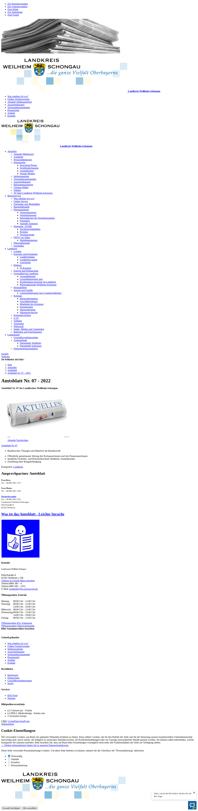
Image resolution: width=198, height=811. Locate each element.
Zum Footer (13, 15)
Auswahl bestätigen (11, 808)
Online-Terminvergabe (18, 99)
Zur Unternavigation (17, 6)
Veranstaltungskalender (18, 107)
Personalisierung (19, 765)
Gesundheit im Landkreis (26, 273)
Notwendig (16, 756)
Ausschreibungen (15, 104)
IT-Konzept (25, 268)
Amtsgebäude (20, 340)
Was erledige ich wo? (17, 96)
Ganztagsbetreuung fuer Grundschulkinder (40, 293)
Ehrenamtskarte (21, 209)
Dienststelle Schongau (30, 346)
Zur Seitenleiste (15, 12)
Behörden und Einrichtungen (28, 332)
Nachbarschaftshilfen (30, 229)
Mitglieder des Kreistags (31, 304)
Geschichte (25, 262)
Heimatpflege (20, 287)
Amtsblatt (18, 157)
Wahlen (17, 190)
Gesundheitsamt (27, 276)
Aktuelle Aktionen (29, 223)
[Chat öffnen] (192, 805)
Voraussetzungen (28, 212)
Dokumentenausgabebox (26, 348)
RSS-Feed (12, 695)
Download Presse (28, 165)
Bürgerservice (14, 195)
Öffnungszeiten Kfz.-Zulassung (16, 623)
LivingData (13, 721)
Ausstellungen (27, 170)
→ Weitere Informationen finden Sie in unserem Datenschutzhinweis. (35, 745)
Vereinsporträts (27, 234)
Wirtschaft (19, 326)
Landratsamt (13, 334)
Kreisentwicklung (22, 315)
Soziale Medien (27, 173)
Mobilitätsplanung (28, 240)
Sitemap (11, 698)
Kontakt (11, 116)
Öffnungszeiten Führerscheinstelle (17, 626)
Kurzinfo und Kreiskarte (25, 254)
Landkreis (12, 248)
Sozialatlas (19, 246)
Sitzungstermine (27, 309)
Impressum (12, 675)
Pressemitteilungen (23, 159)
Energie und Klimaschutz (26, 271)
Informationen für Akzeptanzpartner (37, 218)
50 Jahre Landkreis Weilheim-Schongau (33, 193)
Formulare (25, 220)
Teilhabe (18, 321)
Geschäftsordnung (29, 301)
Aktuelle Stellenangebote (19, 102)
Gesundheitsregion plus (31, 279)
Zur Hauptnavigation (17, 3)
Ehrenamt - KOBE (23, 226)
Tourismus (19, 323)
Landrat (17, 251)
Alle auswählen (30, 808)
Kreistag (18, 296)
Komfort (15, 762)
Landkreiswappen (28, 259)
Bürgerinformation (29, 298)
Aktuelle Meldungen (24, 154)
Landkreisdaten (27, 257)
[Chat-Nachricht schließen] (194, 792)
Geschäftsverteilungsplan (26, 337)
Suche (10, 683)
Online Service (21, 201)
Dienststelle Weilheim (30, 343)
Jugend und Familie (23, 290)
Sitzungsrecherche (29, 312)
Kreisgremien (26, 307)
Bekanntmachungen (23, 184)
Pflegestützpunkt (22, 243)
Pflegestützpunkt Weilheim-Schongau (38, 284)
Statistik (15, 759)
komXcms (24, 721)
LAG (16, 318)
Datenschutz (13, 678)
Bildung (18, 265)
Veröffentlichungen (29, 168)
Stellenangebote (21, 176)
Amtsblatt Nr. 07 (9, 445)
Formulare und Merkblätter (27, 204)
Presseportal (13, 110)
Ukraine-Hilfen (21, 187)
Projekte (24, 232)
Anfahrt (11, 113)
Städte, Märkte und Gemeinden (29, 329)
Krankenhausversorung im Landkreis (38, 282)
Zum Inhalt (12, 9)
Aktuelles (12, 151)
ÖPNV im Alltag (22, 237)
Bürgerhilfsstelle (22, 207)
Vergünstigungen (28, 215)
